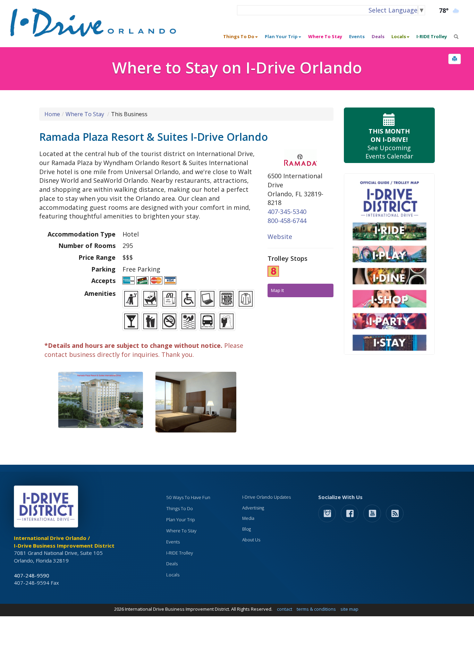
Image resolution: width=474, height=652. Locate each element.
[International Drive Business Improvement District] (47, 508)
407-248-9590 (31, 575)
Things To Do (179, 508)
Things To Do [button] (238, 36)
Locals (172, 575)
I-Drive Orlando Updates (266, 497)
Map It (277, 290)
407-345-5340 (287, 211)
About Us (251, 540)
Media (248, 518)
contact (284, 609)
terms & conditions (316, 609)
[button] (454, 59)
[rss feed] (395, 513)
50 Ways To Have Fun (188, 497)
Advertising (253, 508)
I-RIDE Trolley (431, 36)
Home (52, 114)
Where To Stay (325, 36)
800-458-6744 (287, 220)
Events (357, 36)
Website (280, 236)
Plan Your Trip (180, 519)
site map (349, 609)
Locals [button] (398, 36)
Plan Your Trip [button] (281, 36)
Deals (378, 36)
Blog (246, 529)
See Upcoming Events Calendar (389, 143)
